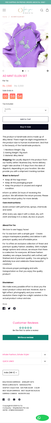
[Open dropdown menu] (44, 354)
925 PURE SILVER (26, 388)
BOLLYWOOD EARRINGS (11, 382)
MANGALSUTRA (25, 385)
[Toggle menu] (4, 10)
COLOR (37, 388)
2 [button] (25, 70)
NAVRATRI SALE (24, 393)
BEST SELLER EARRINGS (11, 391)
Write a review (25, 337)
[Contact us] (42, 418)
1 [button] (22, 70)
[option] (25, 44)
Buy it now (25, 126)
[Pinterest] (19, 399)
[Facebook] (3, 399)
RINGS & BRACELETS (10, 385)
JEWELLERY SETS (28, 382)
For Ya (5, 80)
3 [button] (28, 70)
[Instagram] (9, 399)
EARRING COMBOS (10, 393)
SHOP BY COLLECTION (11, 388)
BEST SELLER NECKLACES (30, 391)
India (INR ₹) (9, 372)
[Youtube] (14, 399)
